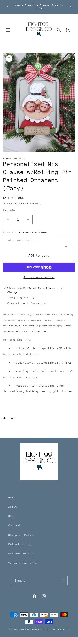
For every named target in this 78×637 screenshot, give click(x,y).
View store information (27, 303)
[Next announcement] (70, 6)
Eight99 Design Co (58, 629)
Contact (14, 525)
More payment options (39, 277)
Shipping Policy (21, 534)
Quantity (9, 210)
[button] (8, 30)
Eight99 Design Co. (32, 629)
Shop (11, 516)
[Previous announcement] (7, 6)
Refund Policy (20, 544)
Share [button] (12, 418)
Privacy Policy (20, 553)
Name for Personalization (25, 232)
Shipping (8, 203)
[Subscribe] (62, 580)
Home (11, 497)
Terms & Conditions (24, 562)
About (12, 506)
